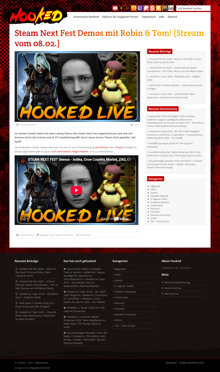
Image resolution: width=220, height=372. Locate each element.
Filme (153, 189)
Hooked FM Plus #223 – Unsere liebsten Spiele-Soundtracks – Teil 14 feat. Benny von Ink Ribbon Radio (175, 69)
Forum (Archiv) (172, 288)
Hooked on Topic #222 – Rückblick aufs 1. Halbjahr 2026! (36, 295)
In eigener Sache (159, 199)
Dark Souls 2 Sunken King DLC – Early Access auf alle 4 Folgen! (35, 304)
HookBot (153, 143)
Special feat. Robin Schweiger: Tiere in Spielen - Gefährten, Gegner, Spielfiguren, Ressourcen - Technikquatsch (171, 119)
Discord (172, 16)
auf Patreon (102, 147)
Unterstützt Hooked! (86, 16)
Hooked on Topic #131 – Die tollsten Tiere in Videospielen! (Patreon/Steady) (175, 124)
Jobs (161, 16)
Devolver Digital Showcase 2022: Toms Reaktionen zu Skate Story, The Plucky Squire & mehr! (174, 154)
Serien (154, 218)
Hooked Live (47, 235)
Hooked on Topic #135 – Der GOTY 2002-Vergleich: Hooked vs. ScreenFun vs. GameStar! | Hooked (173, 133)
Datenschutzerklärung (177, 282)
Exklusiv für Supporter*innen (120, 16)
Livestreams (26, 235)
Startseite (171, 362)
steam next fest (64, 235)
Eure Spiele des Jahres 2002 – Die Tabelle (175, 136)
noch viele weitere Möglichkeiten (70, 151)
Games (154, 192)
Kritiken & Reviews (160, 202)
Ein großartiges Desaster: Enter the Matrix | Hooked (175, 160)
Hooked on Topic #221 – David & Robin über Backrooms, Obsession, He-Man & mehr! (171, 95)
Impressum (149, 16)
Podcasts (155, 208)
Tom (136, 124)
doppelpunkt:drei (40, 367)
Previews (155, 211)
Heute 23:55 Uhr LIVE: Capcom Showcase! (84, 309)
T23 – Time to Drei (160, 221)
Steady (119, 147)
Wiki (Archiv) (171, 293)
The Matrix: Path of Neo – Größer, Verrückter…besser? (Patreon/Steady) (172, 166)
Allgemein (156, 186)
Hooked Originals (159, 195)
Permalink (84, 235)
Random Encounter (160, 214)
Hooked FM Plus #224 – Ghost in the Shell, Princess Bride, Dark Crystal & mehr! (174, 60)
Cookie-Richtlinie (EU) (191, 362)
